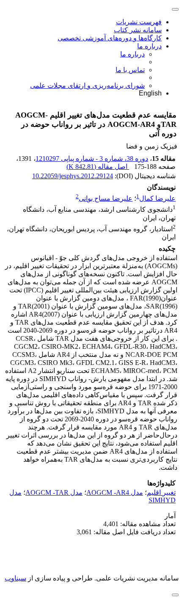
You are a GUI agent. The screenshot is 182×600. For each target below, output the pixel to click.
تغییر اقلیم (161, 492)
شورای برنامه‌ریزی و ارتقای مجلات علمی (87, 85)
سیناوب (15, 578)
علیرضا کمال (157, 198)
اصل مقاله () (97, 166)
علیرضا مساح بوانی (105, 198)
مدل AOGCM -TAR (54, 492)
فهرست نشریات (139, 21)
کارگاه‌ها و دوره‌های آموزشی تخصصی (110, 38)
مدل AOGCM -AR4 (114, 492)
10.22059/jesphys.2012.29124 (72, 175)
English (150, 93)
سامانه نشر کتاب (138, 30)
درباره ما (149, 46)
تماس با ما (130, 69)
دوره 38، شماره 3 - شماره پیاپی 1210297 (92, 158)
